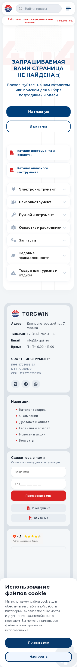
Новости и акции (32, 434)
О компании (28, 416)
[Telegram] (25, 384)
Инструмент (41, 508)
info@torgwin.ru (30, 340)
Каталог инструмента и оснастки (36, 153)
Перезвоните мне (38, 495)
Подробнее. (65, 20)
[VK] (15, 384)
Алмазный (41, 517)
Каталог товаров (32, 409)
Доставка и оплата (34, 422)
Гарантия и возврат (34, 428)
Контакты (26, 440)
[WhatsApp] (36, 384)
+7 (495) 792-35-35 (33, 334)
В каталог (38, 126)
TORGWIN (35, 314)
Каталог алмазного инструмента (32, 170)
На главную (38, 112)
